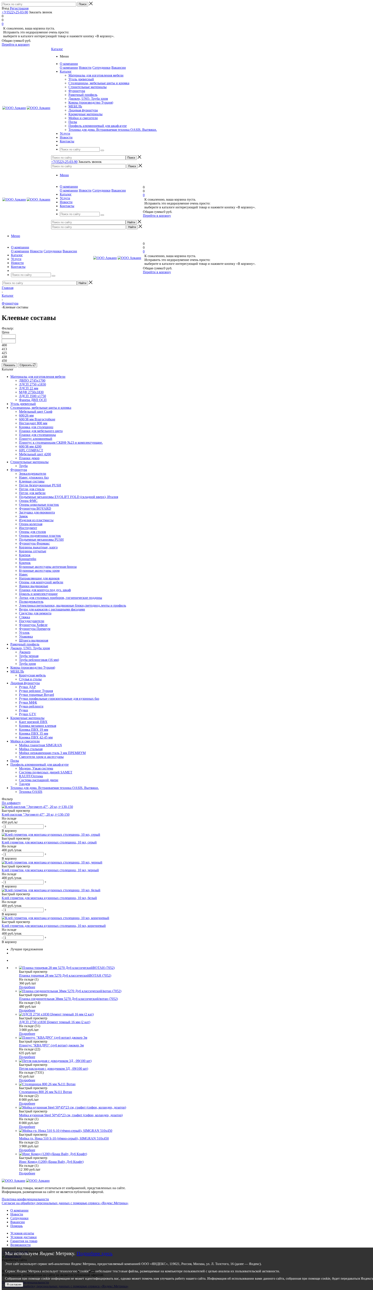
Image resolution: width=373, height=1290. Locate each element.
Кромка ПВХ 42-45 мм (36, 737)
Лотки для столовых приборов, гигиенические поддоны (60, 598)
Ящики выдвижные (33, 586)
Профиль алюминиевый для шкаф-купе (97, 126)
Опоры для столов (32, 532)
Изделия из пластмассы (36, 520)
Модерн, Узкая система (36, 768)
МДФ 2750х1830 (31, 392)
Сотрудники (101, 67)
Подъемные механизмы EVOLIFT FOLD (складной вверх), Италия (68, 497)
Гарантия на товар (23, 1241)
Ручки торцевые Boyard (36, 695)
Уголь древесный (81, 79)
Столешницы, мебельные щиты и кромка (98, 83)
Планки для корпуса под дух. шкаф (45, 590)
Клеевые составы (31, 481)
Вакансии (118, 67)
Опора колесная (30, 524)
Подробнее (27, 987)
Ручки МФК (28, 702)
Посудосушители (31, 621)
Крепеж (24, 555)
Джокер (24, 652)
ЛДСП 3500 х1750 (32, 396)
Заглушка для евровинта (37, 512)
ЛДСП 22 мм (28, 388)
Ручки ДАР (27, 687)
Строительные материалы (87, 87)
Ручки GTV (27, 714)
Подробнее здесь (94, 1253)
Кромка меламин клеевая (37, 726)
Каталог (57, 49)
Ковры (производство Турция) (90, 102)
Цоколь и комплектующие (38, 594)
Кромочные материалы (85, 114)
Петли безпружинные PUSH (40, 485)
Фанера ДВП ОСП (33, 400)
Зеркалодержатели (32, 473)
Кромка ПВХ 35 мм (33, 733)
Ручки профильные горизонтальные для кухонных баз (59, 698)
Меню (64, 175)
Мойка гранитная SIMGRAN (40, 745)
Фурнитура (76, 91)
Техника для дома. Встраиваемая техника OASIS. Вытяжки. (112, 129)
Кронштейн (27, 559)
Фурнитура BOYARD (35, 508)
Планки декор (29, 458)
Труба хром (27, 663)
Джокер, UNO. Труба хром (88, 98)
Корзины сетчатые (32, 551)
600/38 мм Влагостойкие (37, 419)
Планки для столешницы (37, 435)
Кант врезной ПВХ (33, 722)
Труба (23, 466)
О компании (69, 67)
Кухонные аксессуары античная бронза (48, 566)
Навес (23, 574)
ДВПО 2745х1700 (32, 380)
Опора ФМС (28, 501)
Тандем (24, 784)
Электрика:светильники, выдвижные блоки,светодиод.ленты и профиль (72, 605)
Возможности (20, 1245)
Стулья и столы (30, 679)
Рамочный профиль (82, 95)
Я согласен (14, 1284)
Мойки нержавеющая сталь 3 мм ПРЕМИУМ (52, 753)
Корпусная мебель (32, 675)
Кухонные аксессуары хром (39, 570)
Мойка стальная (31, 749)
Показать (9, 365)
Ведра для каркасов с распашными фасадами (52, 609)
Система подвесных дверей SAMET (45, 772)
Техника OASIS (30, 791)
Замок (23, 516)
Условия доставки (23, 1237)
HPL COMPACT (31, 450)
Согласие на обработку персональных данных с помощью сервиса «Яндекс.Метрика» (65, 1203)
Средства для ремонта (35, 613)
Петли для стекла (31, 489)
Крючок (25, 563)
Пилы (72, 122)
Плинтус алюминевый (35, 438)
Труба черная (28, 656)
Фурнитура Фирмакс (34, 543)
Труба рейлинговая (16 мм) (39, 660)
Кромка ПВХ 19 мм (33, 729)
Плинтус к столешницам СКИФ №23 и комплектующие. (61, 442)
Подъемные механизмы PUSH (41, 539)
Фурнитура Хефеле (33, 625)
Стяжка (24, 617)
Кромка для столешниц (36, 427)
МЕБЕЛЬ (75, 106)
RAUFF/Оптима (31, 776)
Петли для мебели (32, 493)
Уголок (24, 632)
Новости (85, 67)
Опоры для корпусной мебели (41, 582)
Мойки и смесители (83, 118)
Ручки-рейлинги (31, 706)
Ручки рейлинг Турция (36, 691)
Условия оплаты (22, 1233)
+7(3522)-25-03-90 (15, 12)
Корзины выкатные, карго (38, 547)
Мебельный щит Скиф (35, 411)
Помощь (16, 1226)
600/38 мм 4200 (30, 446)
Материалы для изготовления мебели (95, 75)
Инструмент (28, 528)
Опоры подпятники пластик (40, 535)
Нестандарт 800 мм (33, 423)
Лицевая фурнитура (83, 110)
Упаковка (26, 636)
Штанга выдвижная (33, 640)
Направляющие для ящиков (39, 578)
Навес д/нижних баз (34, 477)
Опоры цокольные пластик (39, 504)
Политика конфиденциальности (25, 1199)
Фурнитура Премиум (34, 629)
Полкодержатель (31, 601)
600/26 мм (26, 415)
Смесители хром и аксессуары (41, 757)
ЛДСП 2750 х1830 (32, 384)
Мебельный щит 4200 (35, 454)
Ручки (23, 710)
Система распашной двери (38, 780)
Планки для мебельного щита (41, 431)
